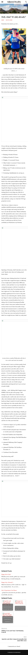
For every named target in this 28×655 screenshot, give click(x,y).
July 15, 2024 (9, 20)
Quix (2, 20)
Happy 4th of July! (6, 574)
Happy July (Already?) (7, 582)
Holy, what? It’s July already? (13, 17)
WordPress (17, 652)
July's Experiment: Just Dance (9, 590)
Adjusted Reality (14, 2)
